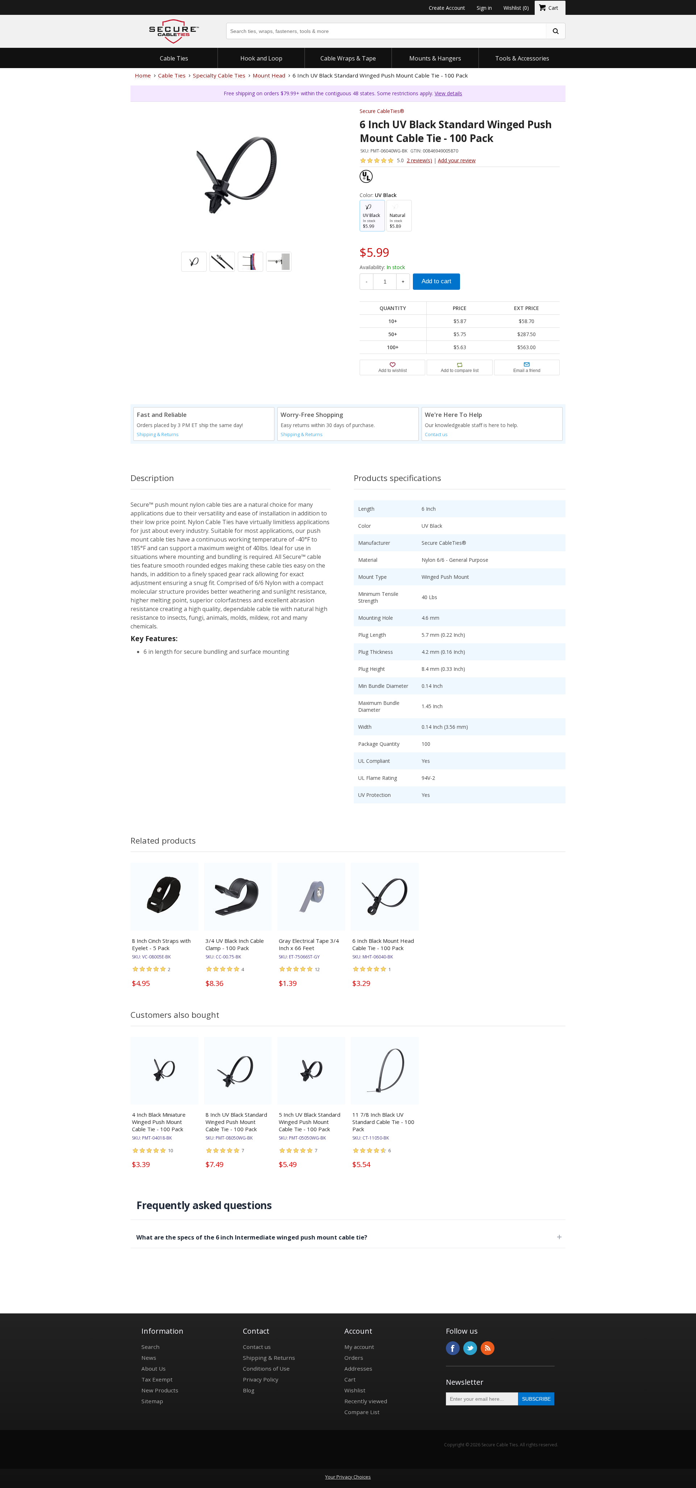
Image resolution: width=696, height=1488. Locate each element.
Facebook (453, 1348)
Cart (350, 1379)
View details (448, 93)
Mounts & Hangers (435, 58)
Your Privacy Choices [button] (348, 1477)
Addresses (358, 1368)
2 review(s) (419, 160)
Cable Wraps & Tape (348, 58)
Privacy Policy (260, 1379)
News (148, 1357)
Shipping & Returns (158, 434)
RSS (487, 1348)
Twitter (470, 1348)
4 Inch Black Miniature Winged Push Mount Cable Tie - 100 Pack (159, 1122)
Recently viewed (365, 1401)
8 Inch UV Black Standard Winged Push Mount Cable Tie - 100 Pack (236, 1122)
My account (359, 1346)
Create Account (447, 7)
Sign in (484, 7)
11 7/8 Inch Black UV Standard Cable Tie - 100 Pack (383, 1122)
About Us (153, 1368)
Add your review (457, 160)
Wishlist (354, 1390)
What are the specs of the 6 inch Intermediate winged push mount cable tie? (251, 1237)
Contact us (436, 434)
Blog (248, 1390)
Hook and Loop (261, 58)
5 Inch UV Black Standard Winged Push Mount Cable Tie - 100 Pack (309, 1122)
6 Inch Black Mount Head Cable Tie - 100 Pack (383, 944)
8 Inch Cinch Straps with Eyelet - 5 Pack (161, 944)
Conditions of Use (266, 1368)
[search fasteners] (555, 31)
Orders (353, 1357)
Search (150, 1346)
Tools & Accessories (522, 58)
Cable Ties (174, 58)
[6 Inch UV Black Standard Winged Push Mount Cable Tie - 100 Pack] (236, 207)
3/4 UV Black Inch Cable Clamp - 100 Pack (235, 944)
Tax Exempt (157, 1379)
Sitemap (152, 1401)
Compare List (362, 1412)
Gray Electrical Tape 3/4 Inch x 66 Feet (309, 944)
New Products (159, 1390)
